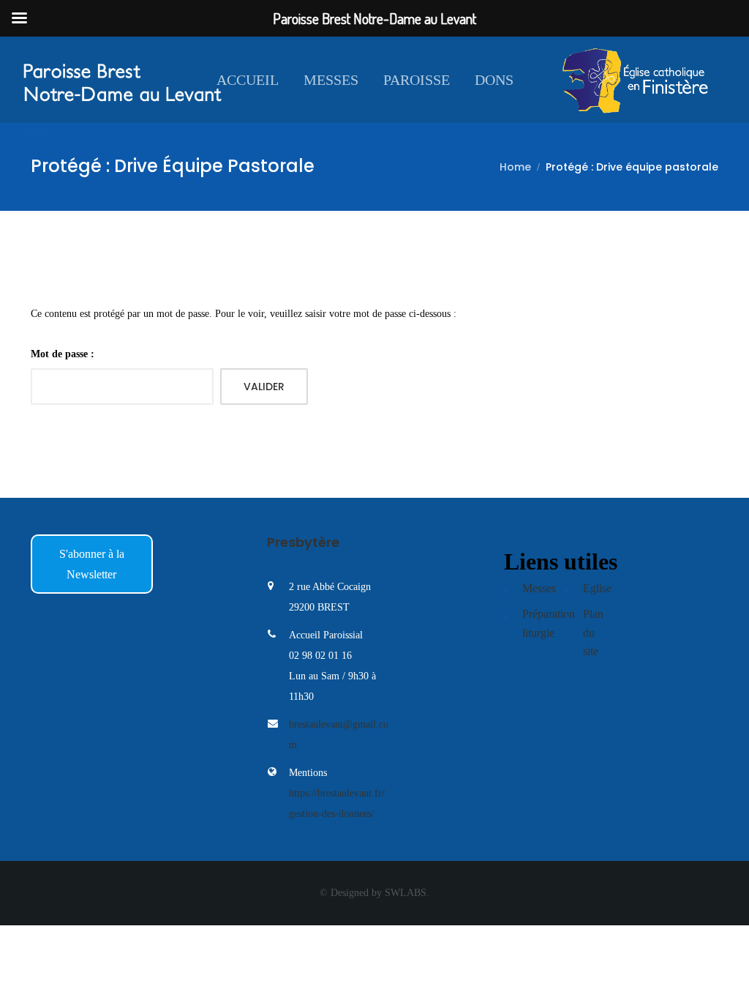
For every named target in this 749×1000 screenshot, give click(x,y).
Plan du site (593, 632)
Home (515, 167)
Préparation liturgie (542, 623)
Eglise (597, 588)
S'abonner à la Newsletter (91, 564)
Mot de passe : (62, 353)
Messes (331, 80)
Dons (494, 80)
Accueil (248, 80)
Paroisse (416, 80)
